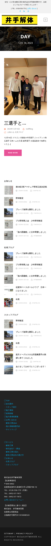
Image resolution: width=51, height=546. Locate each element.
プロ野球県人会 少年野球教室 (29, 220)
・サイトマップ (10, 429)
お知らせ (10, 132)
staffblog (29, 129)
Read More (13, 153)
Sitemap (9, 533)
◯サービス (8, 442)
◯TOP (6, 400)
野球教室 (19, 198)
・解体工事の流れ (11, 452)
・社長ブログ (9, 461)
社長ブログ (19, 132)
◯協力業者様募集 (11, 416)
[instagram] (28, 11)
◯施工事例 (8, 410)
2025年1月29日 (23, 361)
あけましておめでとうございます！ (31, 366)
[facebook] (20, 11)
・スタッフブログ (11, 464)
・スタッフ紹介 (10, 407)
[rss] (24, 11)
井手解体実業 (38, 236)
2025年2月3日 (22, 303)
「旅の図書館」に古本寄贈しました (31, 232)
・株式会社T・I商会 (12, 448)
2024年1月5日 (22, 370)
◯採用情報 (8, 413)
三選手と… (15, 123)
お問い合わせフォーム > (13, 500)
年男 (18, 299)
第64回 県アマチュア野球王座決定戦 (31, 186)
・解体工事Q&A (10, 423)
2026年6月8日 (22, 202)
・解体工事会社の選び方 (14, 455)
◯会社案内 (8, 403)
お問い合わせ (32, 8)
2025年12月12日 (23, 236)
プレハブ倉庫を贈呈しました (28, 209)
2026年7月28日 (23, 190)
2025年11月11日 (23, 294)
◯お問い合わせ (10, 420)
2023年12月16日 (13, 129)
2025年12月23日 (23, 213)
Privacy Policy (24, 533)
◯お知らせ (8, 458)
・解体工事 (8, 445)
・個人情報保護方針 (12, 426)
